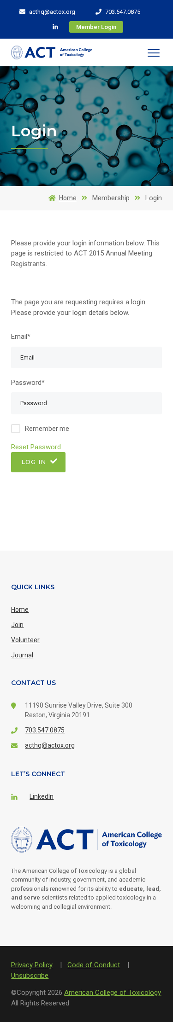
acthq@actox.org (51, 11)
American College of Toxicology (112, 992)
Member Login (96, 26)
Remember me (47, 428)
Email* (20, 336)
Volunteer (25, 640)
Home (68, 198)
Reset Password (36, 447)
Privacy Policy (32, 965)
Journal (22, 655)
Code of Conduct (93, 965)
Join (17, 624)
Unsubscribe (29, 975)
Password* (28, 382)
